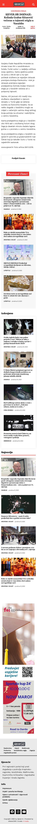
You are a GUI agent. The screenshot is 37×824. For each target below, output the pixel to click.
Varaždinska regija (18, 11)
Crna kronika (8, 410)
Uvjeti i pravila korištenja (12, 791)
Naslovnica (8, 748)
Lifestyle (7, 270)
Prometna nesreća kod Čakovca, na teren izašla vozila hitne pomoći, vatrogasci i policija (17, 436)
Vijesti (16, 748)
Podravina (7, 750)
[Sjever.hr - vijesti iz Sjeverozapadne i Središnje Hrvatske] (18, 4)
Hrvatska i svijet (10, 240)
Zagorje (7, 209)
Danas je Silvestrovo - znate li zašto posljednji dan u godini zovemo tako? (16, 517)
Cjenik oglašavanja (9, 800)
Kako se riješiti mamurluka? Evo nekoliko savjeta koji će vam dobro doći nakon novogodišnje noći (17, 234)
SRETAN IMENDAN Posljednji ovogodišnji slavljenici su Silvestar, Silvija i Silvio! (17, 265)
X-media (26, 821)
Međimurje (7, 441)
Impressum (7, 788)
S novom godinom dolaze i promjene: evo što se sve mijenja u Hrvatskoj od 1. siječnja (18, 548)
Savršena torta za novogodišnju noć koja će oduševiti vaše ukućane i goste (18, 296)
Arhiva (5, 803)
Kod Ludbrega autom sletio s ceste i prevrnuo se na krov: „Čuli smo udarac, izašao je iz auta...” (17, 405)
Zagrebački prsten (10, 753)
